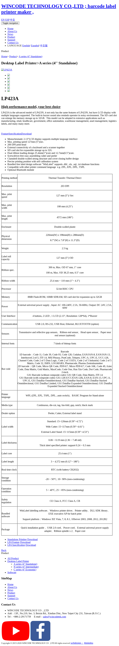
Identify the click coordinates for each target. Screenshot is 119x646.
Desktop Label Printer (18, 561)
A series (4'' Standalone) (30, 56)
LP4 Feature (13, 542)
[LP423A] (6, 69)
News (10, 34)
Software (11, 572)
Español (35, 45)
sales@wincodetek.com (54, 616)
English (26, 45)
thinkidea (88, 643)
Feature (5, 133)
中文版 (44, 45)
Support (11, 39)
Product (11, 37)
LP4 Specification (16, 545)
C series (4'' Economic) (25, 569)
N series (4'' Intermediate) (26, 566)
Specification (15, 133)
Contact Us (12, 42)
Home (10, 28)
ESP (7, 19)
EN (3, 19)
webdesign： (77, 643)
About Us (12, 31)
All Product (13, 558)
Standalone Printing (17, 539)
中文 (12, 19)
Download (26, 133)
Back (3, 550)
